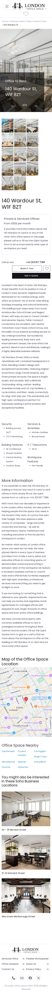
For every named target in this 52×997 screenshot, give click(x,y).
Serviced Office (10, 958)
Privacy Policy (33, 969)
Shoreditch (40, 761)
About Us (31, 964)
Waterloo (23, 767)
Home (5, 21)
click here (39, 642)
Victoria (6, 767)
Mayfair (22, 761)
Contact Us (8, 969)
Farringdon (40, 751)
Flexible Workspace (36, 958)
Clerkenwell (8, 751)
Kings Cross (40, 756)
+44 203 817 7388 (35, 262)
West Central (33, 21)
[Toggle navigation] (7, 6)
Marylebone (8, 761)
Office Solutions (10, 964)
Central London (17, 21)
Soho (43, 21)
